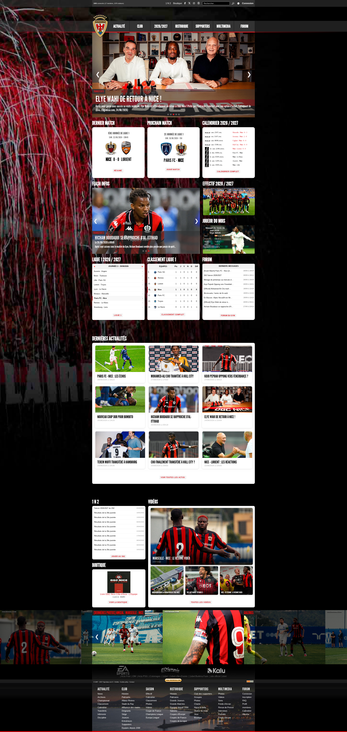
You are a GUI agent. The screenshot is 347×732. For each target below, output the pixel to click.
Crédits (116, 682)
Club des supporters (203, 694)
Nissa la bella (200, 707)
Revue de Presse (226, 707)
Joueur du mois (214, 221)
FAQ (244, 700)
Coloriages (155, 676)
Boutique (177, 3)
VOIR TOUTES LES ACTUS (173, 477)
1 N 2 (168, 3)
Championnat (103, 700)
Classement (103, 704)
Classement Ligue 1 (161, 260)
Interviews (222, 711)
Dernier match (103, 123)
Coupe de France (153, 711)
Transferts (102, 711)
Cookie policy (124, 682)
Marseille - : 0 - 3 (240, 132)
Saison (150, 689)
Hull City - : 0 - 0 (240, 145)
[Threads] (198, 3)
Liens (220, 721)
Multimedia (223, 26)
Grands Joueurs (177, 700)
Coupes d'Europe (177, 714)
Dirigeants (126, 711)
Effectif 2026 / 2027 (218, 184)
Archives (101, 697)
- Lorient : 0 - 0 (239, 149)
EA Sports (123, 670)
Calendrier (102, 707)
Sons (220, 700)
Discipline (102, 718)
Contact (131, 682)
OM (134, 676)
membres (246, 707)
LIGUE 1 (117, 315)
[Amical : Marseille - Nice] (40, 637)
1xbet (165, 676)
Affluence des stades (131, 707)
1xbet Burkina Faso (199, 676)
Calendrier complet (228, 172)
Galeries (248, 612)
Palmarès (126, 697)
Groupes (198, 697)
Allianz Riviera (128, 700)
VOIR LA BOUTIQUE (118, 602)
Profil (244, 704)
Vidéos (153, 502)
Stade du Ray (128, 704)
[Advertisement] (205, 13)
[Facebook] (185, 3)
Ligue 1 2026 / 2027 (106, 260)
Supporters (203, 26)
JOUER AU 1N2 (118, 556)
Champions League (154, 714)
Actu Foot (125, 676)
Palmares (174, 697)
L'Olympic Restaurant (170, 670)
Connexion (247, 3)
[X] (189, 3)
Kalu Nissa (216, 670)
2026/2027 (160, 26)
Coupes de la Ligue (178, 721)
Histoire (125, 694)
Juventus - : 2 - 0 (240, 136)
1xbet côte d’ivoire (178, 676)
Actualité (119, 26)
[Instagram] (194, 3)
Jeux (196, 714)
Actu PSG (143, 676)
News (100, 694)
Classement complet (172, 315)
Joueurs (125, 718)
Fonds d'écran (224, 704)
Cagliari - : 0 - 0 (239, 141)
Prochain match (159, 123)
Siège (124, 714)
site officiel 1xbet (218, 676)
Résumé (118, 171)
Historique (181, 26)
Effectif (149, 694)
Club (140, 26)
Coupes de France (178, 718)
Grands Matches (177, 704)
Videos (149, 707)
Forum (244, 26)
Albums (245, 714)
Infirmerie (102, 714)
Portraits (222, 714)
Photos (149, 704)
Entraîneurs (127, 721)
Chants (197, 704)
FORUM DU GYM (228, 316)
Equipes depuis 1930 (131, 728)
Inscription (246, 697)
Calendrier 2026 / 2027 (220, 123)
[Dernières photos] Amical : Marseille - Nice (118, 612)
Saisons (173, 711)
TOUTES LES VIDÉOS (201, 602)
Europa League (152, 718)
